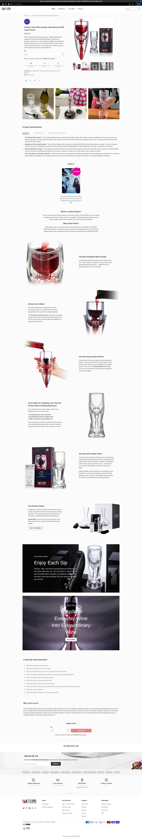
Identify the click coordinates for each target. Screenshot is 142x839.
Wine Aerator (31, 74)
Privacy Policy (75, 836)
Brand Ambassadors (67, 813)
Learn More (71, 9)
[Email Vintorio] (14, 4)
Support (80, 9)
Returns (84, 816)
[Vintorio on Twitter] (3, 4)
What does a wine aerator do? (35, 689)
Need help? (82, 783)
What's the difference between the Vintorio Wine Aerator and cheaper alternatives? (50, 674)
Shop (53, 9)
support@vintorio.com (82, 787)
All (31, 71)
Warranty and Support (57, 133)
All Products (26, 772)
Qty (25, 51)
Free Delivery (57, 783)
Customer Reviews (106, 804)
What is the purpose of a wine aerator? (37, 665)
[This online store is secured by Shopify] (38, 829)
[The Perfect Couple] (96, 517)
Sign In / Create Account (68, 804)
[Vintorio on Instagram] (11, 4)
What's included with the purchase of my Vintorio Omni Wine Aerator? (46, 671)
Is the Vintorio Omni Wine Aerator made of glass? (40, 683)
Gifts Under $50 (50, 71)
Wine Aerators (36, 772)
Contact (84, 813)
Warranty (84, 810)
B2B (102, 813)
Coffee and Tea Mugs (89, 772)
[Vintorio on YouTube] (8, 4)
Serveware (109, 772)
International (104, 807)
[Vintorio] (6, 9)
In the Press (104, 810)
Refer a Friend (66, 810)
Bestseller (42, 71)
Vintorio (29, 822)
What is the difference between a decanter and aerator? (42, 692)
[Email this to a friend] (39, 80)
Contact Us (19, 4)
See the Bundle (36, 528)
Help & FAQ (85, 804)
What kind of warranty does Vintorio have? (38, 668)
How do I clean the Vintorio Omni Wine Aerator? (40, 677)
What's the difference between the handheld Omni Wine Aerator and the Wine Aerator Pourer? (53, 686)
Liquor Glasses (76, 772)
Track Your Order (66, 807)
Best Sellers (36, 71)
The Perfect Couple (36, 506)
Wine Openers (55, 772)
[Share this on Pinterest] (35, 80)
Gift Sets (116, 772)
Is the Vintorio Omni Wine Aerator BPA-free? (39, 680)
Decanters (46, 772)
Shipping (84, 807)
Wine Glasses (66, 772)
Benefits (26, 133)
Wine (55, 71)
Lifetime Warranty (33, 783)
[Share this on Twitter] (26, 80)
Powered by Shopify (50, 822)
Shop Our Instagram (47, 807)
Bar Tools (100, 772)
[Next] (118, 39)
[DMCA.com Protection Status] (38, 825)
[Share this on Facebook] (30, 80)
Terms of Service (67, 836)
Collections (61, 9)
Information (38, 133)
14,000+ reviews (106, 783)
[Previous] (68, 39)
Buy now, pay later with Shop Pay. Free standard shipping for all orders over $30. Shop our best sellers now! (71, 1)
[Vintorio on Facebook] (6, 4)
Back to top (70, 793)
